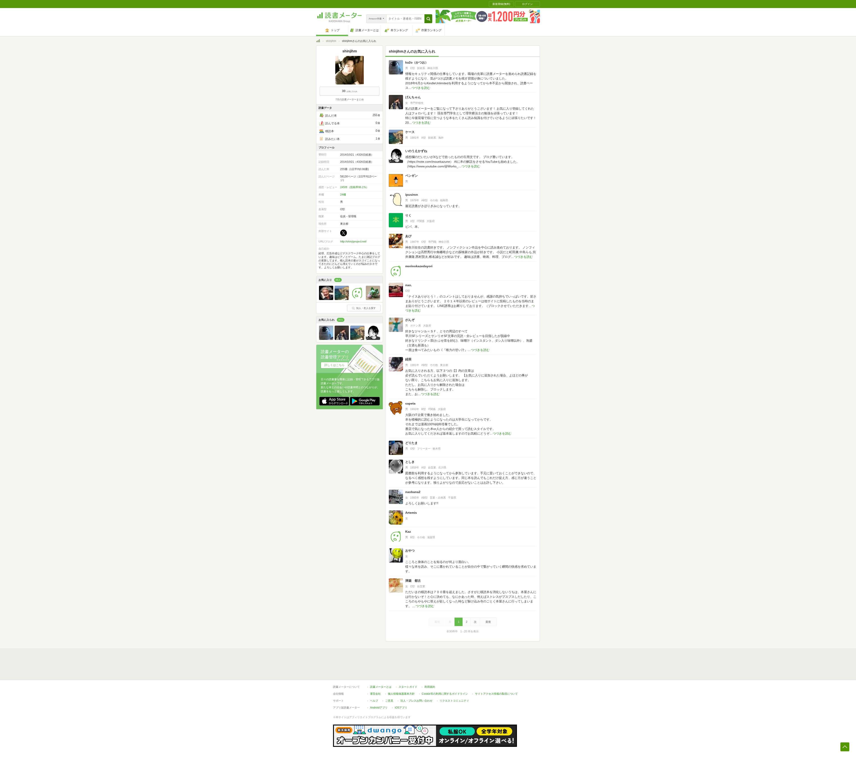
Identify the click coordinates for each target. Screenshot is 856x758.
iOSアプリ (401, 707)
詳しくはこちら (334, 365)
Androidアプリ (379, 707)
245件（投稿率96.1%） (354, 187)
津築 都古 (413, 580)
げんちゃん (413, 97)
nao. (408, 285)
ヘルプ (374, 700)
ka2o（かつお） (416, 62)
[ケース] (342, 299)
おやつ (410, 550)
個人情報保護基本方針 (401, 693)
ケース (410, 132)
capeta (410, 403)
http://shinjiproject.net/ (353, 241)
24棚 (343, 194)
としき (410, 462)
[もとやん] (326, 299)
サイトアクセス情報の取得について (496, 693)
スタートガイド (408, 687)
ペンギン (411, 175)
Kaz (408, 531)
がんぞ (410, 320)
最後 (488, 621)
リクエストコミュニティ (454, 700)
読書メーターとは (380, 687)
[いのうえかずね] (373, 339)
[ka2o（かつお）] (326, 339)
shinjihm (331, 41)
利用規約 (429, 687)
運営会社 (375, 693)
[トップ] (318, 41)
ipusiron (411, 194)
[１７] (373, 299)
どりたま (411, 443)
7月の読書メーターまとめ (349, 99)
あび (408, 236)
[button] (428, 18)
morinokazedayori (418, 266)
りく (408, 215)
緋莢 (408, 359)
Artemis (411, 512)
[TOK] (357, 299)
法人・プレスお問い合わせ (416, 700)
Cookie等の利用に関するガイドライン (445, 693)
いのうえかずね (416, 151)
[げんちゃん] (342, 339)
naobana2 (412, 492)
